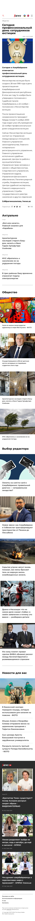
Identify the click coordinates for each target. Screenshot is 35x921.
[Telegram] (19, 207)
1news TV (4, 794)
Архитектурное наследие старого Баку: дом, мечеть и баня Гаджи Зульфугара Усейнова (13, 243)
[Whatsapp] (17, 207)
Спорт (4, 219)
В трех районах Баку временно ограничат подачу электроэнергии (17, 275)
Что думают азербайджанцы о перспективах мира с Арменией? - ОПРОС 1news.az (17, 880)
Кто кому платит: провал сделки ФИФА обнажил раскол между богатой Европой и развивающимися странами (17, 655)
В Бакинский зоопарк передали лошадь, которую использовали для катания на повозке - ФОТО (16, 711)
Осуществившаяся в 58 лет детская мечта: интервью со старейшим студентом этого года (15, 363)
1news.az (9, 909)
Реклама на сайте (8, 896)
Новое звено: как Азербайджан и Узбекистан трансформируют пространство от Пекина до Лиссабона (17, 529)
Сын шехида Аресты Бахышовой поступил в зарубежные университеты (15, 737)
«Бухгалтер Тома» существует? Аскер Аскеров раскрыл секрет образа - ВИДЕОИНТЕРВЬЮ (17, 802)
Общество (5, 20)
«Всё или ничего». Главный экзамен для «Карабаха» (12, 225)
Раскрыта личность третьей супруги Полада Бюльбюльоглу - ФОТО (17, 749)
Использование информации (12, 898)
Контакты (5, 902)
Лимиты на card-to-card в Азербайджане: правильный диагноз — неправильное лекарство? (16, 486)
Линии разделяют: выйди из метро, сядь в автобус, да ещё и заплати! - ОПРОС (16, 842)
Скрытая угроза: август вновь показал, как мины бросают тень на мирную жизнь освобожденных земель (16, 571)
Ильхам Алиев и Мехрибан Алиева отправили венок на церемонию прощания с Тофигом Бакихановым (15, 725)
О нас (4, 900)
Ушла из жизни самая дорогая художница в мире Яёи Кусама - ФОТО (17, 326)
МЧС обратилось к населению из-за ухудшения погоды (11, 260)
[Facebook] (12, 207)
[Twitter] (14, 207)
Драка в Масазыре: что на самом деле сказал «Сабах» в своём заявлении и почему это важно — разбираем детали (17, 613)
